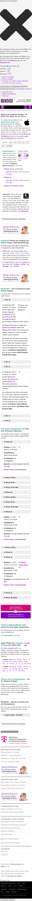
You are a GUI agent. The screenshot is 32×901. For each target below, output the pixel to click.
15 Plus (15, 180)
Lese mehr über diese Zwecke (11, 83)
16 (14, 659)
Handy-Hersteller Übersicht (10, 731)
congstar (20, 885)
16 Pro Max (25, 253)
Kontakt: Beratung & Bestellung (10, 828)
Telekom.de (4, 851)
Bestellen (14, 891)
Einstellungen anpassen (19, 86)
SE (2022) (27, 664)
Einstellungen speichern (8, 89)
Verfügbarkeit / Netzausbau (8, 883)
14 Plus (12, 664)
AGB (2, 891)
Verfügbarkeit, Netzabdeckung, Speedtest (13, 825)
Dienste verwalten (7, 79)
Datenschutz (12, 889)
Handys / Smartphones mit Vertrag (11, 809)
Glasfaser (3, 885)
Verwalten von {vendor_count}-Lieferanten (15, 81)
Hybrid (10, 885)
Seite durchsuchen (6, 834)
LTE (15, 885)
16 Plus (15, 172)
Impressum (5, 96)
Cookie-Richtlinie (7, 92)
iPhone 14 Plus (18, 186)
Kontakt (7, 891)
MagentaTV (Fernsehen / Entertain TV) (12, 788)
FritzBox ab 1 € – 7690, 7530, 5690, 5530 (13, 758)
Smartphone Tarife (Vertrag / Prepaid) (12, 812)
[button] (16, 25)
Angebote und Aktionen (8, 831)
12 (19, 664)
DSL (19, 883)
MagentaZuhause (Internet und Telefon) (13, 785)
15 (11, 264)
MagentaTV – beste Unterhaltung (11, 755)
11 (22, 664)
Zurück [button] (19, 155)
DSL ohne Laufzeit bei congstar (10, 761)
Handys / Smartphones (11, 110)
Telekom (3, 110)
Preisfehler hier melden (14, 876)
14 (7, 664)
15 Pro (21, 180)
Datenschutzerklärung (9, 94)
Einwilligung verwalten (7, 899)
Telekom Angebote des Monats (10, 752)
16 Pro (21, 172)
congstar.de (4, 854)
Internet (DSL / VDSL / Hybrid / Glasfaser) (13, 782)
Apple (18, 110)
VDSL (23, 883)
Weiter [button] (27, 155)
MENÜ (2, 108)
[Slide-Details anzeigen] (20, 155)
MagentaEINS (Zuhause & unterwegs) (12, 821)
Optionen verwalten (8, 77)
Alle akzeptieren (5, 86)
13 (16, 664)
